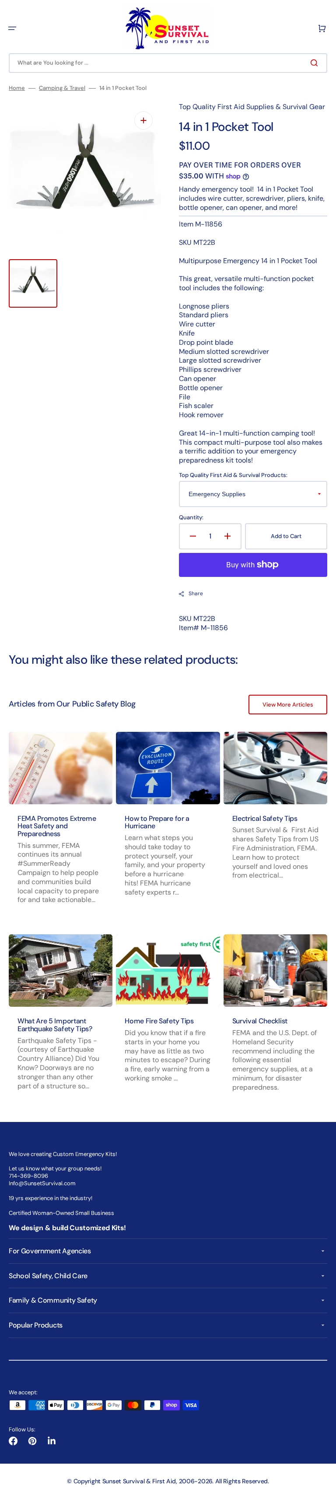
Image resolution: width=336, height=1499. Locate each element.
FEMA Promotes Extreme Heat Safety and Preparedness (57, 826)
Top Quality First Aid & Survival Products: (233, 475)
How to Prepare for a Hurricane (157, 822)
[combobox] (168, 63)
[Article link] (168, 826)
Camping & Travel (62, 88)
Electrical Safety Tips (265, 818)
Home (17, 88)
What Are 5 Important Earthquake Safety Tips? (55, 1024)
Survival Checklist (259, 1021)
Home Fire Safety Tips (159, 1021)
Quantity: (191, 517)
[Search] (315, 62)
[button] (12, 28)
